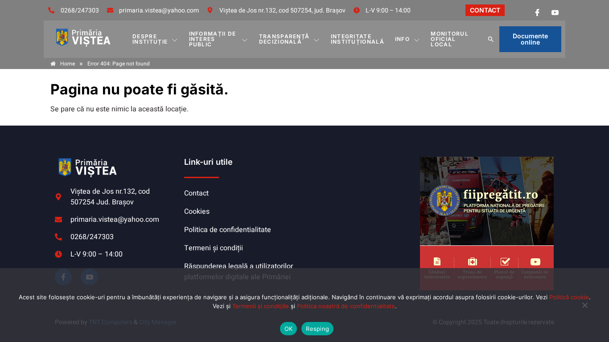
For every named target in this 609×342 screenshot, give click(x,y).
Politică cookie (569, 297)
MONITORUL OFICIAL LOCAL (450, 39)
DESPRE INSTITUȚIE (150, 39)
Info (402, 39)
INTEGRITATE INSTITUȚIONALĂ (357, 39)
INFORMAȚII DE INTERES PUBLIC (212, 39)
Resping (317, 328)
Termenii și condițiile (260, 305)
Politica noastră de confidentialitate (346, 305)
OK (288, 328)
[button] (490, 39)
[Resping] (584, 309)
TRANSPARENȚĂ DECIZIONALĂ (284, 39)
